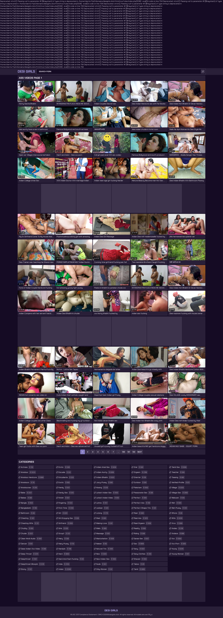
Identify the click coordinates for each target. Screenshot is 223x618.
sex (139, 543)
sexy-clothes (142, 554)
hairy (64, 538)
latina (101, 503)
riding (139, 533)
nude (101, 564)
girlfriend (66, 523)
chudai (27, 533)
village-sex (180, 492)
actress (27, 467)
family (64, 487)
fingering (65, 503)
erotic (64, 467)
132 (133, 452)
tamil (139, 569)
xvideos (178, 533)
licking (102, 513)
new (101, 554)
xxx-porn (179, 543)
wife (177, 518)
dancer (27, 543)
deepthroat (29, 559)
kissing (102, 487)
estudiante (66, 477)
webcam (178, 498)
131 (128, 452)
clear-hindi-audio (31, 538)
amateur (28, 472)
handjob (65, 549)
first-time (66, 508)
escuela (65, 472)
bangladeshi (29, 508)
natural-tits (104, 549)
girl (63, 513)
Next (140, 452)
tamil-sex (179, 467)
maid (101, 518)
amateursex (29, 487)
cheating (27, 518)
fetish (64, 498)
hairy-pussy (66, 543)
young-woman (180, 554)
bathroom (28, 513)
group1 (64, 533)
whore (177, 513)
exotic (64, 482)
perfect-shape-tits (145, 508)
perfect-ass (142, 503)
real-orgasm (142, 523)
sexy (139, 549)
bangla (27, 503)
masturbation (105, 538)
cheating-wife (30, 523)
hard (64, 554)
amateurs (27, 482)
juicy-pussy (104, 482)
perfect (140, 498)
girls (63, 528)
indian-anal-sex (106, 467)
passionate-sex (143, 492)
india (64, 564)
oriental (140, 477)
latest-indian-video (107, 498)
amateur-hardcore (32, 477)
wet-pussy (179, 508)
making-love (104, 523)
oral (138, 467)
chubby (27, 528)
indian (65, 569)
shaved (140, 559)
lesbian (102, 508)
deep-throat (29, 554)
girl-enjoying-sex (69, 518)
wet (176, 503)
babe (26, 492)
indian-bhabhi (105, 477)
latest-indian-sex (107, 492)
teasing (178, 477)
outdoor (140, 482)
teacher (178, 472)
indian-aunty (105, 472)
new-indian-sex (106, 559)
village (178, 487)
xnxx (177, 523)
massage (103, 533)
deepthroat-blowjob (32, 564)
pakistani (141, 487)
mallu (101, 528)
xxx (176, 538)
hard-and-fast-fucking (71, 559)
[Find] (203, 71)
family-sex (66, 492)
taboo (139, 564)
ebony (26, 569)
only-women (104, 569)
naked (101, 543)
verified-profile (180, 482)
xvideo (177, 528)
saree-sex (141, 538)
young (177, 549)
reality (140, 528)
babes (26, 498)
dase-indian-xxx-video (33, 549)
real (139, 513)
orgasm (140, 472)
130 (123, 452)
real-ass (141, 518)
